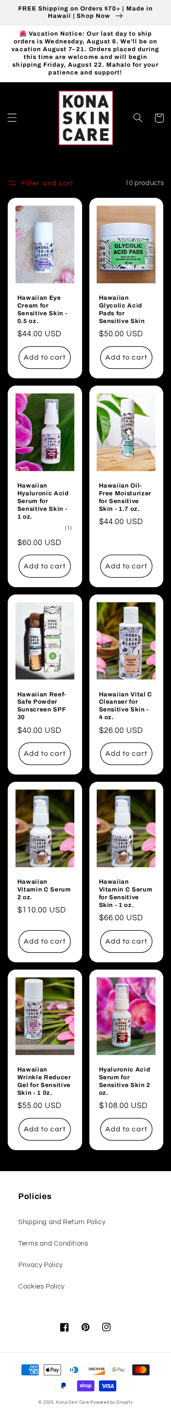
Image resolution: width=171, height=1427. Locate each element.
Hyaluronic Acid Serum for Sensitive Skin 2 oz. (125, 1081)
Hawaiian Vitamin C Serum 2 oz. (44, 889)
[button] (11, 117)
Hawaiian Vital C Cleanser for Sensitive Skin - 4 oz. (126, 706)
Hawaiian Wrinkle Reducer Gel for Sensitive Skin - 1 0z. (44, 1081)
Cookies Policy (41, 1286)
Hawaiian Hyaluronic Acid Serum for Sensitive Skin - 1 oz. (43, 501)
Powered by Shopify (111, 1402)
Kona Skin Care (72, 1402)
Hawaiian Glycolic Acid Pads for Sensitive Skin (122, 309)
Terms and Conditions (53, 1243)
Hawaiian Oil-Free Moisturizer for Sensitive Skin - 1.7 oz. (125, 497)
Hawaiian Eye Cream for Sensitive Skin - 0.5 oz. (42, 309)
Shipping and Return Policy (61, 1222)
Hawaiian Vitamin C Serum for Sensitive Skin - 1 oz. (126, 893)
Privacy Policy (40, 1265)
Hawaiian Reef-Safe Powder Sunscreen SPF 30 (41, 706)
